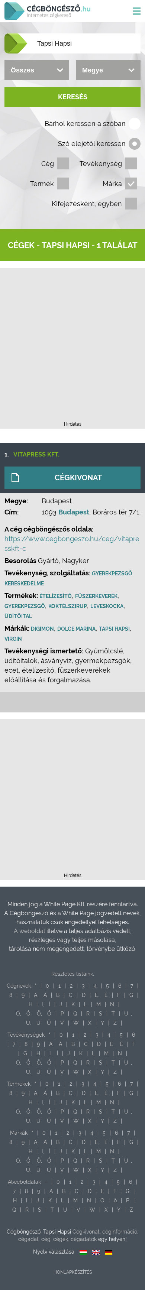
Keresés (72, 97)
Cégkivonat (78, 477)
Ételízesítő (55, 596)
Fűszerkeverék (96, 596)
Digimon (42, 629)
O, (18, 1014)
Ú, (28, 1023)
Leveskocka (106, 606)
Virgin (13, 639)
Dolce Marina (76, 629)
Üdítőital (18, 616)
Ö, (39, 1014)
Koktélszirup (67, 606)
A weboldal (30, 931)
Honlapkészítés (73, 1272)
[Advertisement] (72, 346)
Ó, (29, 1014)
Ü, (39, 1023)
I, (43, 1004)
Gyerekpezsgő (24, 606)
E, (97, 995)
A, (36, 995)
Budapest (73, 512)
